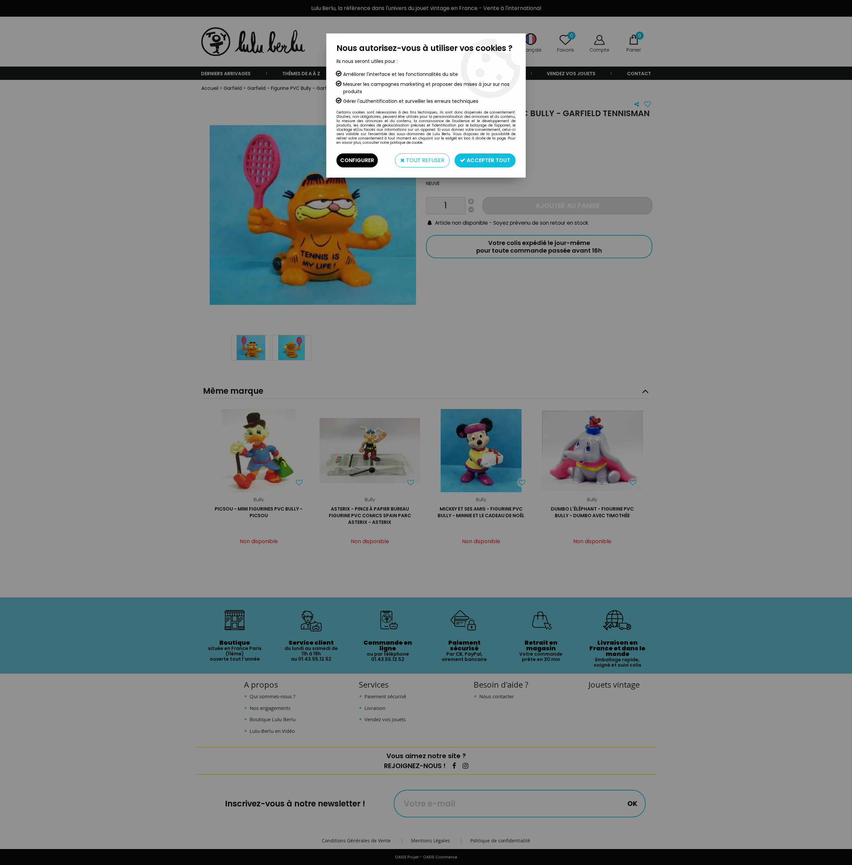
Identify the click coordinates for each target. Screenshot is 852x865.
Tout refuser (424, 160)
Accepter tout (487, 160)
